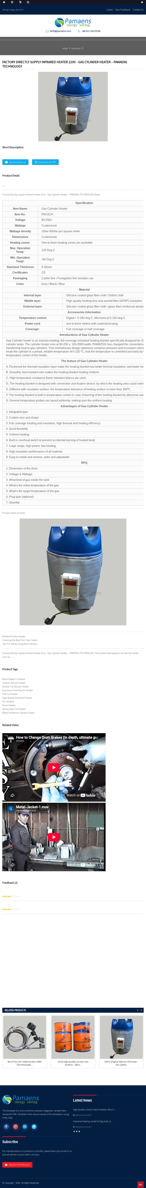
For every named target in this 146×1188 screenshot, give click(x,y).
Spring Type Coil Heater (14, 709)
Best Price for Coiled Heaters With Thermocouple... (24, 1063)
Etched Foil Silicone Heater (15, 686)
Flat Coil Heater (10, 694)
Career (109, 9)
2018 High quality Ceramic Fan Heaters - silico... (73, 1063)
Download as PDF (47, 162)
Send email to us (17, 162)
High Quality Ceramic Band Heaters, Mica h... (94, 1109)
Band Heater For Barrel (13, 679)
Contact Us (138, 9)
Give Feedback (122, 9)
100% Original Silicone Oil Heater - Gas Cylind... (121, 1063)
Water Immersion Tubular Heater (18, 712)
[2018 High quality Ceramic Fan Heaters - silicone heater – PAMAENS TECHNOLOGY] (73, 1037)
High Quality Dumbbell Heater (17, 697)
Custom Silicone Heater (13, 682)
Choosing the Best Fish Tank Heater (20, 640)
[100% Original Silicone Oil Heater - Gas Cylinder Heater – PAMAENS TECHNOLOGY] (121, 1037)
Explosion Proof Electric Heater (17, 690)
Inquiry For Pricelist (19, 1164)
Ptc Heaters (8, 701)
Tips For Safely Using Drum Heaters (19, 643)
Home (65, 48)
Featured (75, 48)
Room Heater (8, 705)
